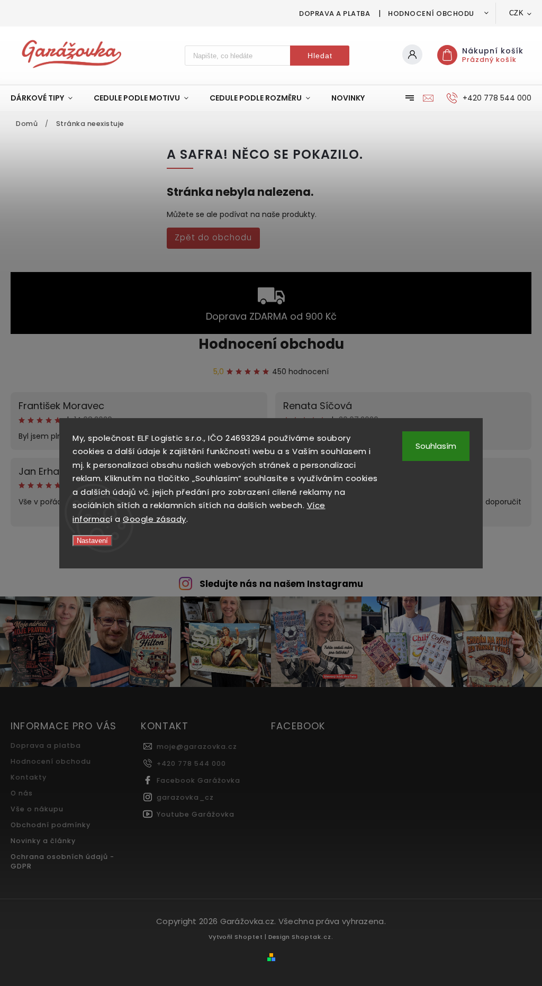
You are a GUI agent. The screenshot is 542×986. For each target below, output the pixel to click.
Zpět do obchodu (213, 237)
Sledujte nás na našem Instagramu (281, 583)
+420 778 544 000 (191, 763)
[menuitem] (47, 98)
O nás (22, 793)
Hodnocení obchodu (431, 13)
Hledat (320, 55)
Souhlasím (435, 445)
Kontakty (29, 777)
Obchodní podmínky (51, 824)
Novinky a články (43, 840)
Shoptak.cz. (312, 937)
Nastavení (92, 541)
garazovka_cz (185, 797)
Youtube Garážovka (195, 814)
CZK (516, 13)
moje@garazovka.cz (197, 746)
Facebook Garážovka (198, 780)
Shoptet (248, 937)
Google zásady (154, 518)
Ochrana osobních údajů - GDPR (62, 861)
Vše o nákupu (37, 808)
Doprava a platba (334, 13)
